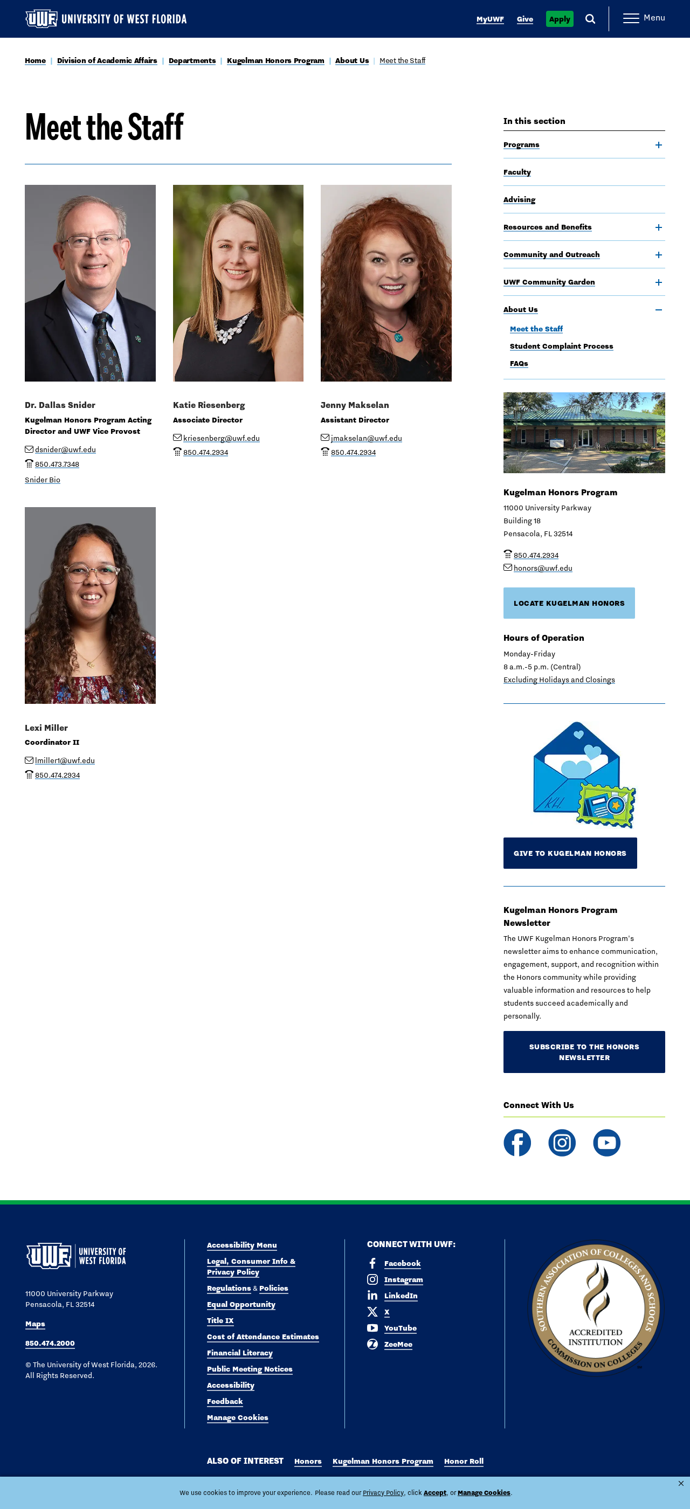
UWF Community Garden (549, 282)
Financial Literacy (240, 1353)
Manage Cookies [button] (484, 1493)
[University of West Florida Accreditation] (596, 1309)
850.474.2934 (536, 555)
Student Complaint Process (561, 346)
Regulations (229, 1288)
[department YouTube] (606, 1143)
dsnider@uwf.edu (65, 449)
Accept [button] (435, 1493)
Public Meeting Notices (250, 1369)
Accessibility (230, 1385)
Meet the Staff (402, 60)
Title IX (220, 1320)
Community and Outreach (551, 254)
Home (35, 60)
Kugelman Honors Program (276, 60)
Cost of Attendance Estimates (263, 1336)
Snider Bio (42, 479)
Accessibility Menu (242, 1245)
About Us (352, 60)
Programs (521, 144)
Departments (192, 60)
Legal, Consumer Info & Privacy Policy (251, 1266)
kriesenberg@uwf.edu (221, 438)
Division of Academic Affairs (107, 60)
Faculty (517, 172)
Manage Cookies (237, 1417)
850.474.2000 (50, 1343)
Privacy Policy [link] (383, 1493)
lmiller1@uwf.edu (65, 760)
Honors (308, 1461)
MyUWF (490, 19)
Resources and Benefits (547, 227)
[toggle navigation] (659, 145)
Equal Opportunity (241, 1304)
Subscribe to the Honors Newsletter (584, 1052)
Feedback (225, 1401)
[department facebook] (517, 1143)
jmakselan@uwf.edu (366, 438)
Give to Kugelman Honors (570, 853)
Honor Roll (464, 1461)
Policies (273, 1288)
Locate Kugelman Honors (569, 603)
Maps (35, 1323)
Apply (559, 19)
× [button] (681, 1483)
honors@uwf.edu (543, 568)
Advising (519, 199)
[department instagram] (562, 1143)
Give (525, 19)
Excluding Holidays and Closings (559, 679)
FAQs (519, 363)
